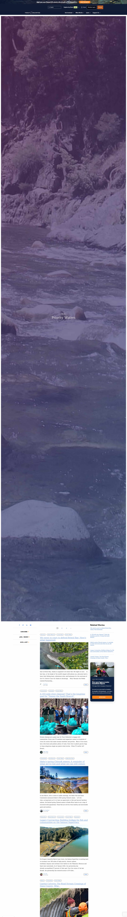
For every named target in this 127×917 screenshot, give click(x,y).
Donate (100, 7)
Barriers (42, 880)
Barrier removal (51, 817)
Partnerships (43, 817)
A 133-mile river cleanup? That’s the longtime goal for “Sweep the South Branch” (62, 695)
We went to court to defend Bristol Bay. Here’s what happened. (63, 639)
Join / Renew (24, 637)
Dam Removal (52, 758)
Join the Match (84, 2)
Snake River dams (70, 758)
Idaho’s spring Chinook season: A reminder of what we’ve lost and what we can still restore (63, 763)
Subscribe (24, 632)
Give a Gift (24, 642)
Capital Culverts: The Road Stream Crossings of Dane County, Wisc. (63, 885)
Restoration (77, 817)
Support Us (96, 13)
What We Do (79, 13)
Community (51, 691)
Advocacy (43, 634)
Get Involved (68, 13)
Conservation (60, 634)
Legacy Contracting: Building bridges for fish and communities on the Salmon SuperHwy (64, 821)
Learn (87, 13)
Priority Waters (68, 634)
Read (86, 684)
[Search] (49, 7)
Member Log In (91, 7)
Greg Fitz (45, 873)
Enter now (102, 697)
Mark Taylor (45, 751)
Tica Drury (45, 684)
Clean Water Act (51, 634)
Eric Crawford (46, 810)
